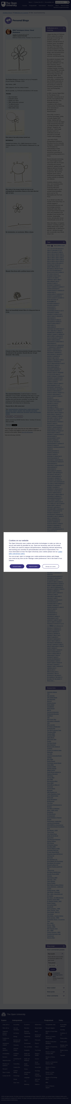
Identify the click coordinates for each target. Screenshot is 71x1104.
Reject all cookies (33, 566)
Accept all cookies (17, 566)
